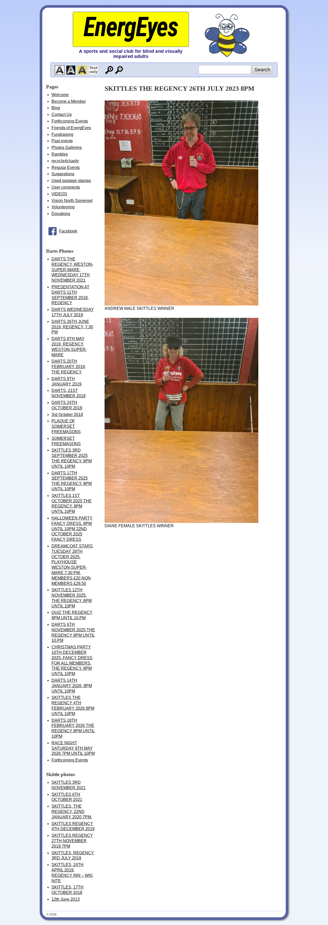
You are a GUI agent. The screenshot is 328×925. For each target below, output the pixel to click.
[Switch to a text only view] (93, 70)
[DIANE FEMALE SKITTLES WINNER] (181, 521)
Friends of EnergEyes (71, 128)
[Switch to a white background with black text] (59, 70)
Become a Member (69, 101)
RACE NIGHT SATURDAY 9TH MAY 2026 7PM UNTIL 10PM (73, 748)
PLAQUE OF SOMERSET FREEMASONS (66, 426)
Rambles (60, 154)
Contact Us (62, 114)
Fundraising (62, 134)
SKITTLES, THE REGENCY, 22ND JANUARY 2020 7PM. (72, 811)
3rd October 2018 (67, 414)
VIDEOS (59, 194)
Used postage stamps (71, 180)
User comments (66, 187)
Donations (61, 213)
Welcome (60, 95)
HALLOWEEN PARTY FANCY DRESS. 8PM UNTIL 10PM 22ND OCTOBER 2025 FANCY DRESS (72, 529)
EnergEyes (131, 27)
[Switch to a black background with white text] (71, 70)
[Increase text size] (109, 70)
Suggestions (63, 174)
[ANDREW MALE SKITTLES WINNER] (181, 304)
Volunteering (63, 207)
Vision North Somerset (72, 200)
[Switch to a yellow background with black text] (82, 70)
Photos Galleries (67, 147)
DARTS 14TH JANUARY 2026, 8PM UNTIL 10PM (72, 685)
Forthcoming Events (70, 121)
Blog (56, 108)
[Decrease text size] (119, 70)
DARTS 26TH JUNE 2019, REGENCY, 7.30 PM (72, 326)
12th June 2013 (66, 899)
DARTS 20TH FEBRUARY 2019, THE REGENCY (69, 366)
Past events (62, 141)
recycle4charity (65, 161)
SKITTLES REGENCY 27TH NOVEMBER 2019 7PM (72, 840)
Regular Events (66, 167)
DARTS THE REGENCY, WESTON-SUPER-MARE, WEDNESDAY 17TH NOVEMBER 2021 (72, 269)
